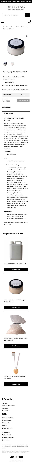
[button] (26, 36)
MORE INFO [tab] (8, 113)
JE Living (18, 26)
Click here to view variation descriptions (14, 85)
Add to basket (23, 100)
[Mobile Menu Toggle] (2, 21)
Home (4, 26)
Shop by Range (11, 26)
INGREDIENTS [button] (9, 82)
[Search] (27, 15)
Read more (16, 269)
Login (8, 90)
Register (15, 90)
